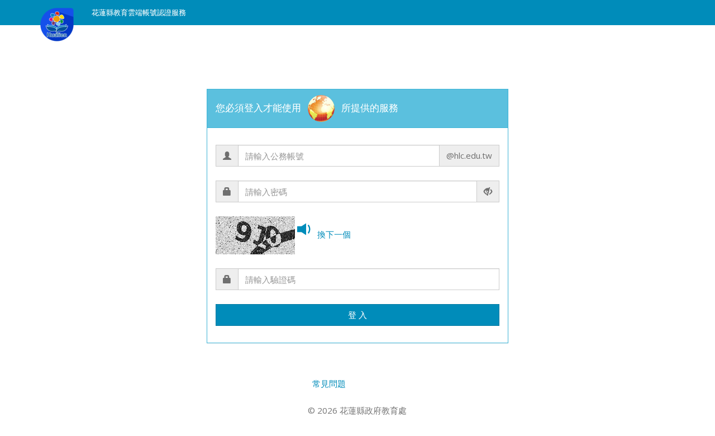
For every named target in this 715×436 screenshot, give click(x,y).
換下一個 (334, 234)
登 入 (357, 314)
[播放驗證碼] (306, 231)
